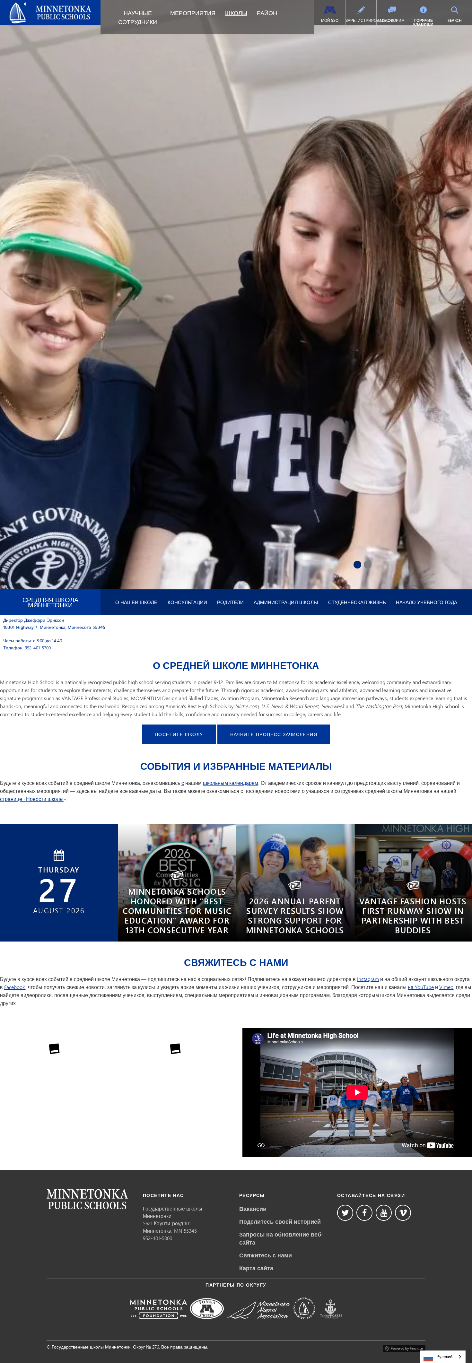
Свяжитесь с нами (265, 1255)
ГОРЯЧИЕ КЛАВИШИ (423, 22)
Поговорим (392, 20)
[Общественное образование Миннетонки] (304, 1323)
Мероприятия (192, 13)
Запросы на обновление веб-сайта (281, 1238)
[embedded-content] (357, 1092)
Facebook (14, 987)
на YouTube (421, 987)
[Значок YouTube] (384, 1213)
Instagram (368, 979)
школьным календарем (230, 782)
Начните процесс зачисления (273, 734)
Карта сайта (256, 1268)
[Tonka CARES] (331, 1323)
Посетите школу (179, 734)
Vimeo (446, 987)
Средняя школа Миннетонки (50, 602)
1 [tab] (357, 564)
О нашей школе (136, 602)
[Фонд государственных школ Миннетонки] (158, 1323)
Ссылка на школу (87, 1199)
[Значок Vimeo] (403, 1213)
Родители (230, 602)
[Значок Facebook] (364, 1213)
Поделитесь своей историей (280, 1221)
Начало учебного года (426, 602)
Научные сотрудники (137, 17)
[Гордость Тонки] (206, 1323)
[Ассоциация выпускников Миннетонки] (258, 1323)
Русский (444, 1356)
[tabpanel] (236, 409)
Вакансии (253, 1208)
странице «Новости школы (32, 799)
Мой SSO (329, 20)
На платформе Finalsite (404, 1347)
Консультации (187, 602)
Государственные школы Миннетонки (35, 7)
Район (267, 13)
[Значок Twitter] (345, 1213)
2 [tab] (368, 564)
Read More (177, 919)
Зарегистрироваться (360, 20)
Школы (236, 13)
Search (459, 20)
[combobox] (443, 1356)
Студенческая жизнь (357, 602)
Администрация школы (286, 602)
